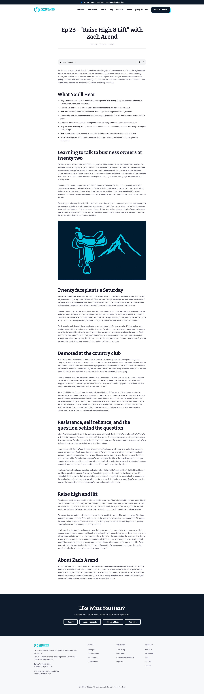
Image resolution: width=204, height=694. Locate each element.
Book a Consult (160, 10)
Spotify (71, 622)
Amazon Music (113, 622)
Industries (92, 10)
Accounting (120, 650)
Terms (116, 687)
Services (80, 10)
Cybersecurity (93, 661)
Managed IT (92, 650)
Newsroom (149, 654)
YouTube (133, 622)
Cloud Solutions (93, 654)
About (103, 10)
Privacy (110, 687)
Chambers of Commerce (125, 658)
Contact (129, 10)
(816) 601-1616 (46, 667)
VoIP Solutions (93, 658)
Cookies (122, 687)
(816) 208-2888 (45, 664)
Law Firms (120, 654)
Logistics (119, 661)
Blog (111, 10)
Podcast (119, 10)
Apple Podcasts (90, 622)
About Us (148, 650)
